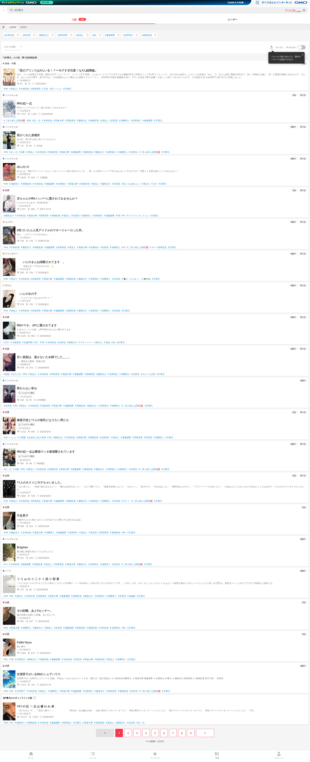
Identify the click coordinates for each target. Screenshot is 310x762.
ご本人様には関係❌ (14, 120)
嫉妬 (7, 374)
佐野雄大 (128, 35)
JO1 (154, 183)
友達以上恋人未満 (36, 437)
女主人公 (16, 374)
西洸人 (80, 35)
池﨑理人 (124, 120)
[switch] (302, 47)
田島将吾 (62, 35)
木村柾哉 (9, 35)
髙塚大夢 (58, 120)
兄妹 (107, 342)
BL (124, 532)
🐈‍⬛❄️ (125, 278)
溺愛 (22, 151)
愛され (146, 183)
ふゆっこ (135, 278)
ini (124, 215)
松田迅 (26, 35)
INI (94, 35)
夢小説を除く (291, 47)
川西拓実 (16, 342)
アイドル (132, 215)
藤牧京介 (44, 35)
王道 (45, 88)
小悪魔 (21, 437)
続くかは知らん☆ (131, 183)
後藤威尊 (110, 35)
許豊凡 (67, 88)
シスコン (144, 215)
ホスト (126, 500)
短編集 (131, 595)
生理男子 (20, 691)
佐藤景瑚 (27, 342)
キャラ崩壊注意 (158, 247)
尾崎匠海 (147, 35)
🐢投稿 (146, 278)
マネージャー (86, 342)
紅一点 (36, 120)
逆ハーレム (56, 88)
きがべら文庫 (148, 374)
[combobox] (13, 46)
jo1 (36, 342)
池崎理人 (14, 183)
